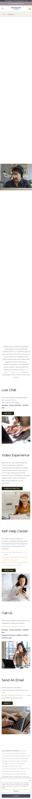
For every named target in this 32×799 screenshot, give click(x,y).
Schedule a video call (12, 488)
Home (4, 14)
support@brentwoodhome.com (15, 695)
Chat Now (7, 413)
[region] (16, 788)
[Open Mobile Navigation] (3, 8)
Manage (16, 791)
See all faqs (8, 570)
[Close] (30, 780)
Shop (26, 0)
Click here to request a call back (13, 626)
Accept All (16, 795)
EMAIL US (7, 703)
